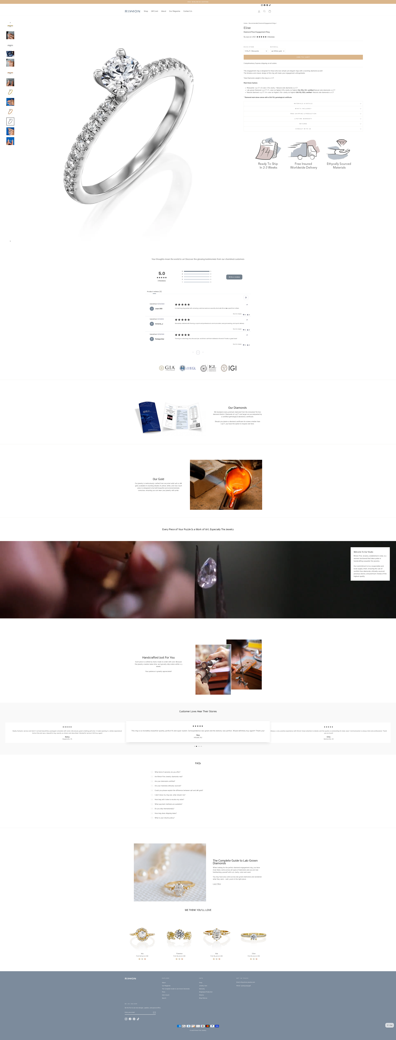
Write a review (234, 277)
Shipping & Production (205, 992)
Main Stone (249, 47)
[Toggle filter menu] (246, 297)
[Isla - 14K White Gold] (142, 959)
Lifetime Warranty (303, 118)
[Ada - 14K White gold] (217, 959)
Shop (146, 11)
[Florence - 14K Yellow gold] (177, 959)
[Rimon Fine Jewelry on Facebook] (130, 1019)
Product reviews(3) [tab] (154, 292)
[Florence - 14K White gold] (179, 959)
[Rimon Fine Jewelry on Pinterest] (134, 1019)
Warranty (202, 989)
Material (274, 47)
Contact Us (187, 11)
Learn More (217, 884)
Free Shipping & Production (303, 113)
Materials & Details (303, 103)
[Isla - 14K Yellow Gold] (139, 959)
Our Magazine (174, 11)
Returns (303, 123)
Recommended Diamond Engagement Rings (262, 23)
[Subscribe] (154, 1012)
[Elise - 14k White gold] (254, 959)
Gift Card (154, 11)
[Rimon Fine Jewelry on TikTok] (138, 1019)
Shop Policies (203, 998)
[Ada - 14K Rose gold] (219, 959)
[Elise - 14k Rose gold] (257, 959)
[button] (244, 315)
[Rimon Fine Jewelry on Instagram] (126, 1019)
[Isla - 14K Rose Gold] (145, 959)
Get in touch (165, 995)
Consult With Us (303, 129)
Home (245, 23)
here (252, 424)
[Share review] (247, 304)
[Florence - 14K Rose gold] (182, 959)
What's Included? (303, 108)
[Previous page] (193, 352)
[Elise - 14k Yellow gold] (251, 959)
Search (164, 998)
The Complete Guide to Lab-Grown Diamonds (176, 989)
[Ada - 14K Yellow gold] (214, 959)
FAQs (200, 982)
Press (163, 992)
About (163, 11)
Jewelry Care (203, 985)
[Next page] (203, 352)
